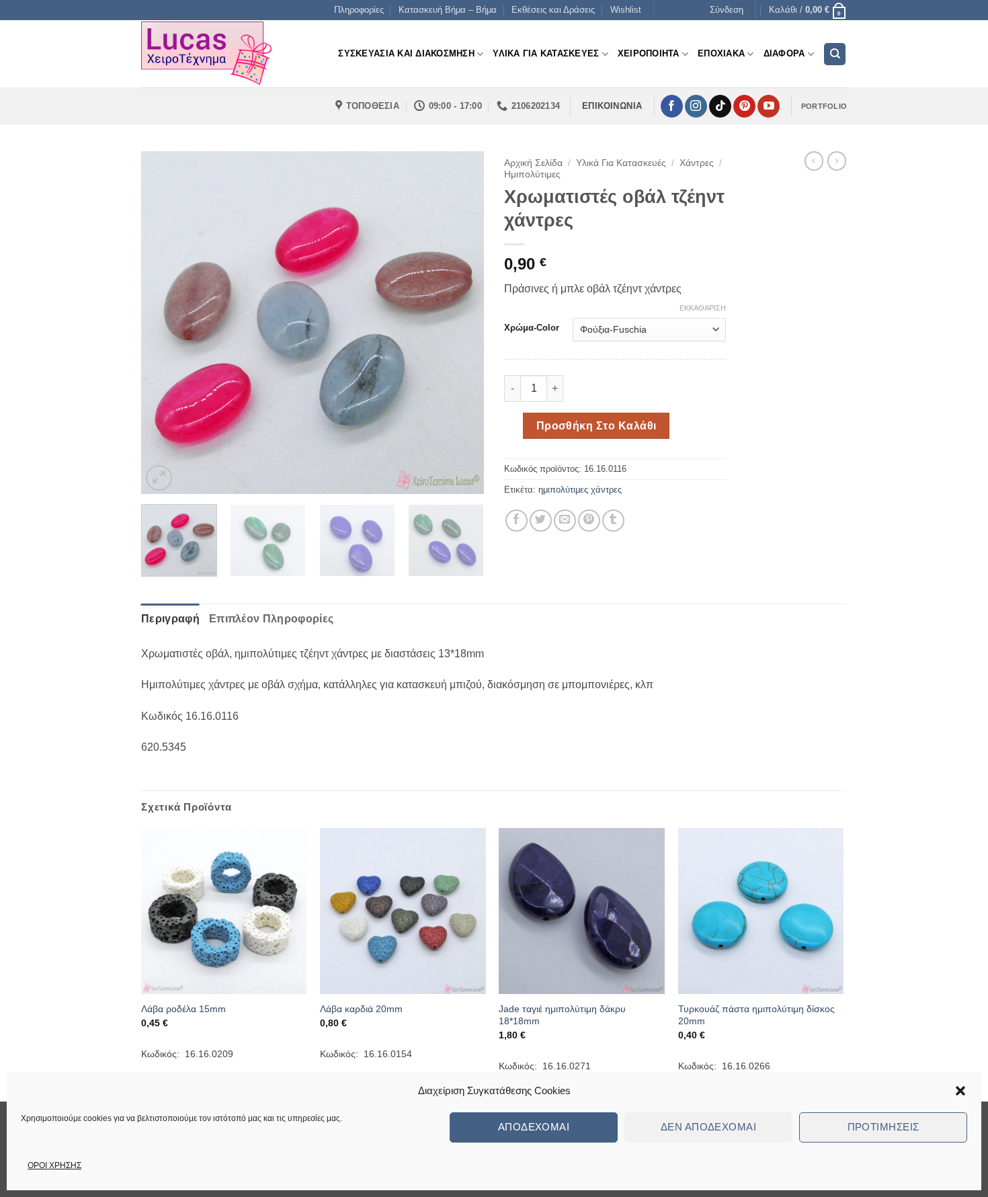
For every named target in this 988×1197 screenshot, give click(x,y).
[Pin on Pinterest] (589, 520)
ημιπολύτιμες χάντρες (580, 490)
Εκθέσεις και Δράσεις (553, 10)
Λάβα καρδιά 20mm (361, 1008)
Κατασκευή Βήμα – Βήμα (448, 10)
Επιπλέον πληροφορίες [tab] (271, 618)
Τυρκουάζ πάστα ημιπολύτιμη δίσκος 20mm (756, 1015)
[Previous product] (836, 160)
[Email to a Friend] (565, 520)
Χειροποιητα (649, 53)
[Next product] (814, 160)
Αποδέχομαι (534, 1126)
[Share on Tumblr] (613, 520)
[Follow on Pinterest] (744, 106)
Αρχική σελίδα (533, 163)
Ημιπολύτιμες (532, 174)
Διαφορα (784, 53)
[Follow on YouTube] (768, 106)
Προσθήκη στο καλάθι (596, 425)
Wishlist (625, 10)
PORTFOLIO (824, 106)
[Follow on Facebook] (672, 106)
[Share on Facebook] (516, 520)
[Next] (460, 322)
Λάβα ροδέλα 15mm (183, 1008)
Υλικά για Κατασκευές (621, 163)
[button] (960, 1091)
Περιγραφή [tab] (170, 618)
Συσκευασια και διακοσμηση (406, 53)
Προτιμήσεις (883, 1126)
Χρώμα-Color (531, 328)
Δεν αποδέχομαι (708, 1126)
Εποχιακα (721, 53)
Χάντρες (697, 163)
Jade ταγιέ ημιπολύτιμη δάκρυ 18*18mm (562, 1015)
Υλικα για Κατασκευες (546, 53)
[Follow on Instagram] (696, 106)
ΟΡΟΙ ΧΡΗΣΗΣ (54, 1165)
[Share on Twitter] (541, 520)
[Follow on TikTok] (720, 106)
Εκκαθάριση (703, 308)
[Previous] (165, 322)
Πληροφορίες (359, 10)
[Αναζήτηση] (835, 54)
